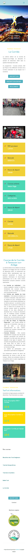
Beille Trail (6, 480)
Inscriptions (14, 498)
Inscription (14, 76)
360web (17, 549)
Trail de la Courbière (8, 472)
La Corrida (6, 488)
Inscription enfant (14, 81)
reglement (14, 86)
